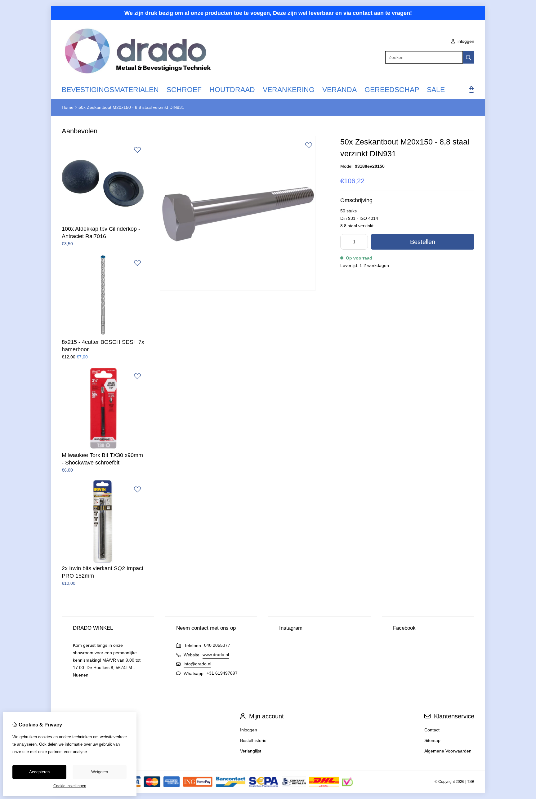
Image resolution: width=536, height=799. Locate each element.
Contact (432, 729)
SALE (436, 90)
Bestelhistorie (253, 740)
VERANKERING (289, 90)
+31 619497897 (222, 673)
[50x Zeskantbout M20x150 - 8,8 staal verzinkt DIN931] (237, 289)
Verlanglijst (250, 750)
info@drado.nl (197, 663)
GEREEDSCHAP (391, 90)
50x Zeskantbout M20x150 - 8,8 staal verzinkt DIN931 (131, 107)
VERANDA (339, 90)
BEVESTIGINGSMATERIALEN (110, 90)
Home (68, 107)
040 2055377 (217, 645)
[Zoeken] (468, 57)
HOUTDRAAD (232, 90)
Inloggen (248, 729)
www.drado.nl (216, 654)
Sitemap (432, 740)
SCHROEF (184, 90)
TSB (470, 781)
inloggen (465, 41)
